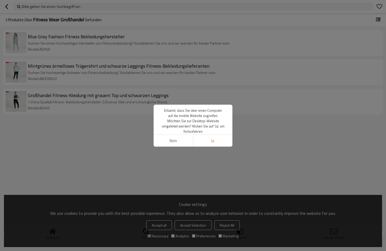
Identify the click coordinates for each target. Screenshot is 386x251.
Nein (173, 141)
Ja (212, 141)
